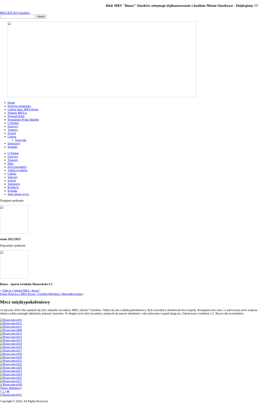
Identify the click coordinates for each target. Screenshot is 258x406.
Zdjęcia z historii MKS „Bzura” (21, 290)
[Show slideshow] (11, 388)
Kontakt (12, 146)
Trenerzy (13, 129)
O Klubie (13, 123)
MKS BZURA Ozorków (15, 12)
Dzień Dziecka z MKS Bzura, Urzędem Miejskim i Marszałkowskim (41, 294)
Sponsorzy (14, 143)
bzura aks (20, 140)
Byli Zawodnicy (17, 166)
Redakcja (13, 187)
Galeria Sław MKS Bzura (23, 109)
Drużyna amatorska (19, 106)
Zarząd (12, 133)
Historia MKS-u (17, 112)
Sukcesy (13, 177)
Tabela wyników (18, 170)
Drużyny (13, 126)
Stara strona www (18, 194)
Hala (10, 163)
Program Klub (16, 116)
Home (11, 102)
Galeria (12, 136)
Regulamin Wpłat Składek (23, 119)
